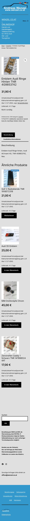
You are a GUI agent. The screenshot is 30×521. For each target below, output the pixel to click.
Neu (24, 120)
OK (5, 423)
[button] (25, 60)
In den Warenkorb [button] (11, 270)
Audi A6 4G (20, 118)
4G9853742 (12, 118)
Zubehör (8, 46)
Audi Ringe (10, 120)
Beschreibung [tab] (8, 135)
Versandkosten (22, 103)
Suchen (4, 415)
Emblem (16, 120)
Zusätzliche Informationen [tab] (12, 139)
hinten (20, 120)
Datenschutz (6, 514)
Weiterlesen (9, 215)
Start (3, 46)
